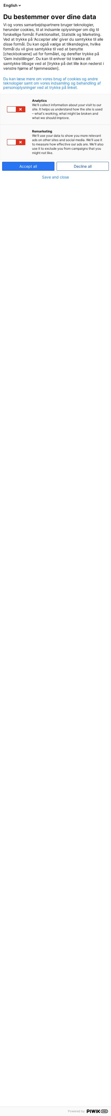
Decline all (83, 166)
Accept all (28, 166)
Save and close (55, 177)
